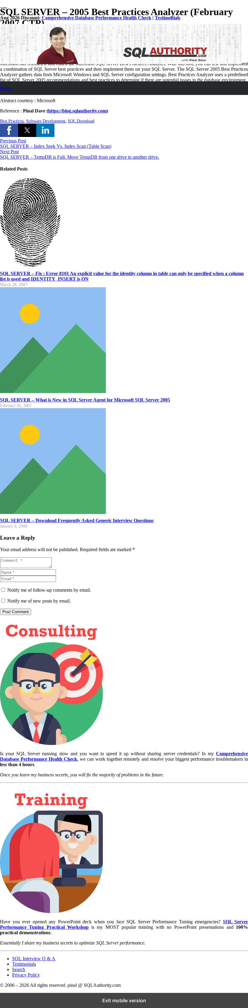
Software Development (45, 121)
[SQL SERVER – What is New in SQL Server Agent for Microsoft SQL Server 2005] (53, 391)
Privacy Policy (26, 974)
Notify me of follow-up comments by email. (49, 590)
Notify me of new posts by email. (39, 600)
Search (18, 969)
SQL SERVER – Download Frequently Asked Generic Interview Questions (77, 520)
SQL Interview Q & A (33, 958)
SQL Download (81, 121)
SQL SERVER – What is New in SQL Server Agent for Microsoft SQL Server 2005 (85, 399)
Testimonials (167, 17)
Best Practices (12, 121)
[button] (9, 130)
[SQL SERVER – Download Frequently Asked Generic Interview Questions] (53, 512)
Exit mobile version (124, 1000)
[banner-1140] (121, 62)
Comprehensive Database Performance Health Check (96, 17)
